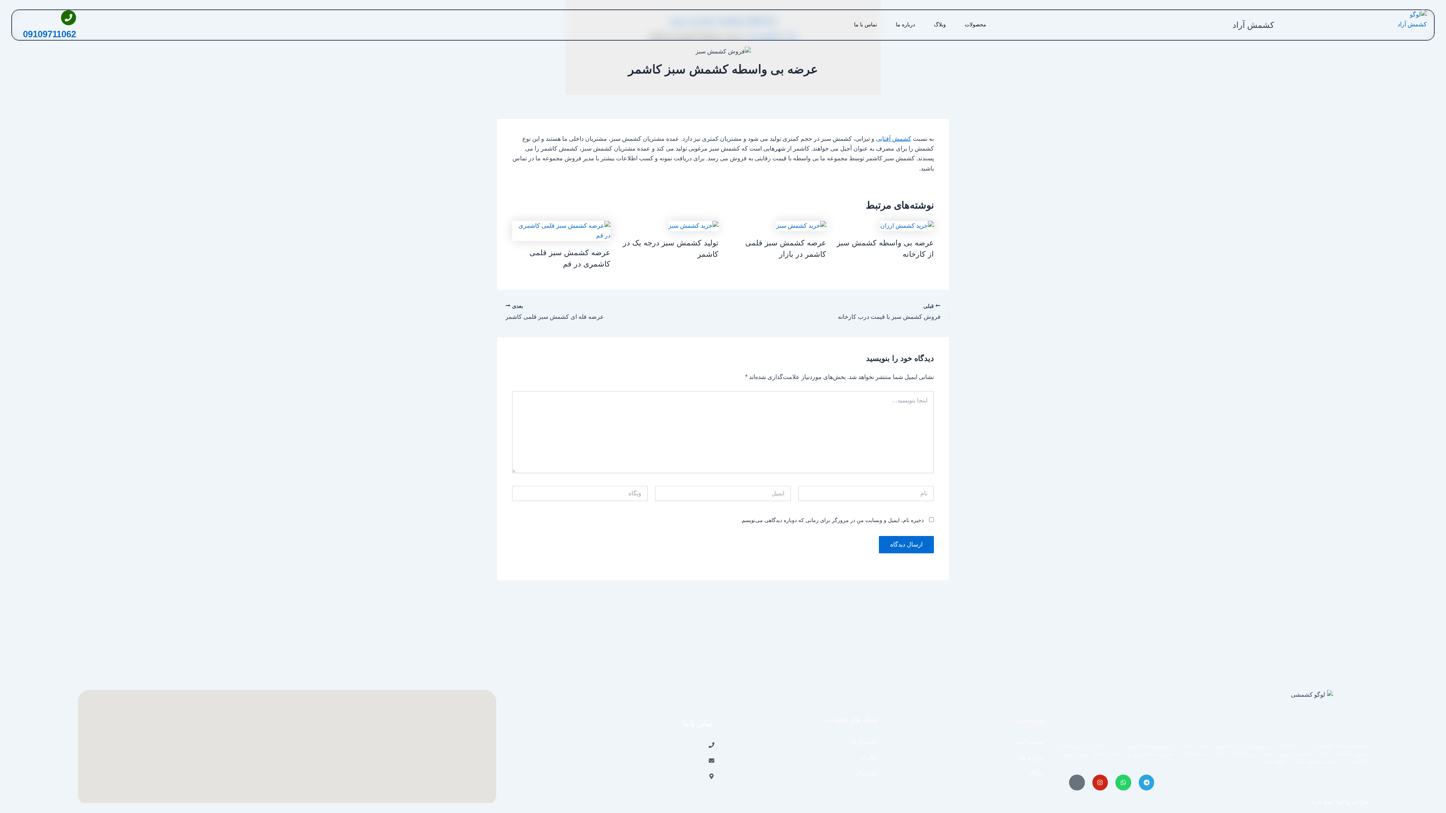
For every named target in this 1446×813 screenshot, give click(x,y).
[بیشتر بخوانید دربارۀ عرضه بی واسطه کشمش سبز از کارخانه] (907, 225)
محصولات (975, 24)
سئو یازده (1321, 802)
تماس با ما (865, 24)
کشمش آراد (1253, 25)
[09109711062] (68, 17)
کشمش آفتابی (893, 139)
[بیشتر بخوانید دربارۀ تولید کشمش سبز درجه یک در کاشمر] (693, 225)
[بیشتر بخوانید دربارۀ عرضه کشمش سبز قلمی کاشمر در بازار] (801, 225)
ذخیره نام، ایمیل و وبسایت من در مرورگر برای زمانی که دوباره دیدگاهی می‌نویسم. (832, 520)
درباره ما (905, 24)
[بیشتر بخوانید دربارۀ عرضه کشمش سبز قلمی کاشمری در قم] (561, 230)
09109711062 (49, 34)
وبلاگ (940, 24)
